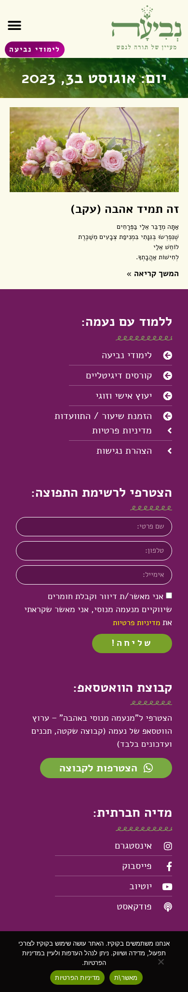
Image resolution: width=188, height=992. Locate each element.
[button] (14, 25)
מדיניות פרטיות (136, 622)
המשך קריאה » (152, 273)
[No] (161, 961)
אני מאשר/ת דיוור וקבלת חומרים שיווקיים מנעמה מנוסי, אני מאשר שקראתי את (98, 609)
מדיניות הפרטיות (77, 977)
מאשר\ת (126, 977)
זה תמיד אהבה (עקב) (124, 209)
